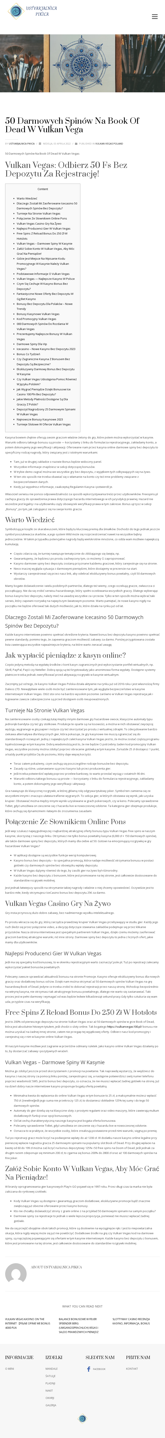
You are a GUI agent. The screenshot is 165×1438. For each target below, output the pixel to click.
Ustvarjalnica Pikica (22, 143)
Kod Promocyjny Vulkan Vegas (36, 319)
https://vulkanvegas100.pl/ (124, 1027)
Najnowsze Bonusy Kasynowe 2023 (40, 419)
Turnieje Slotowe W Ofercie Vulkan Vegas (44, 424)
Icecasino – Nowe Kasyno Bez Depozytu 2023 (46, 349)
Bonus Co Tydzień (28, 354)
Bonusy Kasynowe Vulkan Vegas (38, 314)
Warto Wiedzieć (27, 198)
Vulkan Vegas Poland (109, 143)
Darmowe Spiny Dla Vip (32, 344)
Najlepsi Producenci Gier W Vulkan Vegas (43, 228)
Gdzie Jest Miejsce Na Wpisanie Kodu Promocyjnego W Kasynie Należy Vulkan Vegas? (43, 264)
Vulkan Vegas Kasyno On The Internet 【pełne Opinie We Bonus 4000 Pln (27, 1323)
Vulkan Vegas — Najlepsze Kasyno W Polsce (46, 279)
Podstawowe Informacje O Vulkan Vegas (43, 274)
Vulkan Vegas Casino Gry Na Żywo (39, 223)
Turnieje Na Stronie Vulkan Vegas (38, 213)
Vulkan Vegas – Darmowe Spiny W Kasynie (44, 243)
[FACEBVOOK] (156, 6)
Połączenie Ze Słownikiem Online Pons (42, 218)
